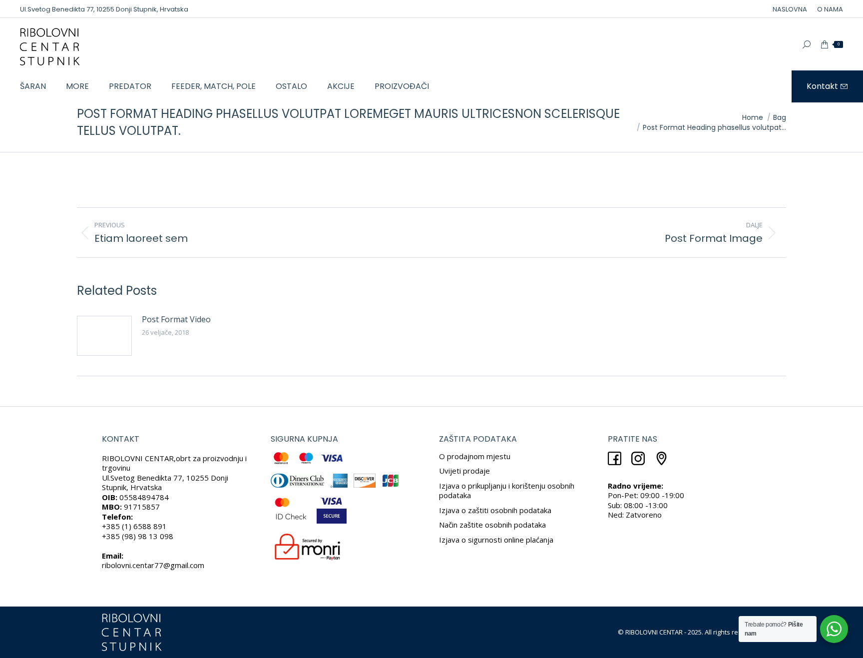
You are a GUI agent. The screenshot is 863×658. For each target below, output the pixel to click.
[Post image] (104, 336)
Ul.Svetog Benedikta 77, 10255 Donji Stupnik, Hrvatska (104, 9)
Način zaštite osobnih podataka (492, 525)
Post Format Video (176, 319)
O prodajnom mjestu (474, 456)
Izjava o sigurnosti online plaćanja (496, 540)
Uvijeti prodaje (464, 471)
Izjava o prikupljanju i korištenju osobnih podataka (506, 491)
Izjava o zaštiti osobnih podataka (495, 510)
